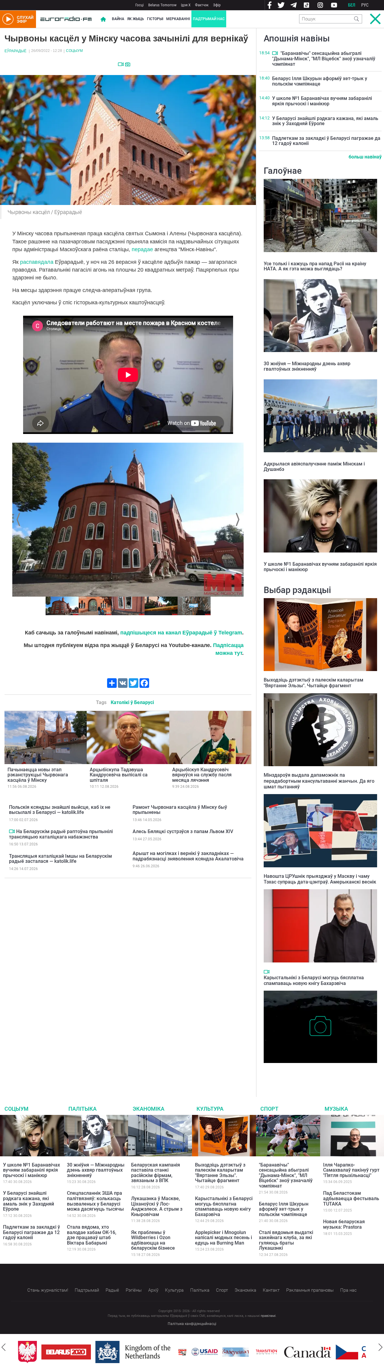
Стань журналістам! (47, 1290)
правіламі (268, 1316)
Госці (139, 5)
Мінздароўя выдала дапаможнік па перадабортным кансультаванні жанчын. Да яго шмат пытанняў (319, 780)
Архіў (153, 1290)
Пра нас (348, 1290)
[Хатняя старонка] (66, 19)
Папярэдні (19, 519)
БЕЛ (351, 5)
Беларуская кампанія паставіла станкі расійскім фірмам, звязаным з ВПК (155, 1173)
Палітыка (82, 1109)
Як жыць (135, 19)
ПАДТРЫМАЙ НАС (209, 19)
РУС (365, 5)
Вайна (118, 19)
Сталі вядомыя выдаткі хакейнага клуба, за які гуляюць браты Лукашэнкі (286, 1240)
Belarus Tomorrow (162, 5)
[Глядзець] (121, 64)
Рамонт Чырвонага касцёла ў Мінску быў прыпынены (180, 809)
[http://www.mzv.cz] (266, 1352)
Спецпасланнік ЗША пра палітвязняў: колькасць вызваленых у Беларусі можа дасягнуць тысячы (95, 1201)
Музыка (336, 1109)
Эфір (216, 5)
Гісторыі (155, 19)
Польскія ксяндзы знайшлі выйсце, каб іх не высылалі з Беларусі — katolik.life (59, 809)
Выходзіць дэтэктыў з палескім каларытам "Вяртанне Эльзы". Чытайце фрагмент (313, 682)
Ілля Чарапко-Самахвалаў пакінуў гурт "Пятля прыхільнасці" (351, 1170)
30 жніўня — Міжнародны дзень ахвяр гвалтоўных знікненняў (307, 366)
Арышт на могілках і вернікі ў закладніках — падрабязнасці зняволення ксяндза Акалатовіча (188, 856)
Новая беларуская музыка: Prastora (344, 1224)
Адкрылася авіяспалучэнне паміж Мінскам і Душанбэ (314, 466)
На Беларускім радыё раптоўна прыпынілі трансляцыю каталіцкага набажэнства (61, 834)
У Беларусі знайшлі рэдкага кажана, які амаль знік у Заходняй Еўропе (325, 121)
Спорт (269, 1109)
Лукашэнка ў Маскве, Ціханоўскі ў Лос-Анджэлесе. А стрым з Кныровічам (156, 1206)
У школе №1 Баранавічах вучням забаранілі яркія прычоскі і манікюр (322, 101)
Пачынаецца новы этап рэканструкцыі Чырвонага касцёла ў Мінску (38, 775)
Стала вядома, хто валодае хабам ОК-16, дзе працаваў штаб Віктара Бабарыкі (91, 1235)
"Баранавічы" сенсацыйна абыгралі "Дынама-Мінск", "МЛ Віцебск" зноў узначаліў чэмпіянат (323, 58)
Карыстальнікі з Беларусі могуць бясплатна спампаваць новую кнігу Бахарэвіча (314, 980)
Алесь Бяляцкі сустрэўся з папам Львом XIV (183, 831)
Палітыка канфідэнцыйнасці (192, 1324)
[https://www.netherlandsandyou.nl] (134, 1352)
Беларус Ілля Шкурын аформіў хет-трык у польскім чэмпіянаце (319, 81)
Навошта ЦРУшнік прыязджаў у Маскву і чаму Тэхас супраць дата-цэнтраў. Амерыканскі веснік (320, 879)
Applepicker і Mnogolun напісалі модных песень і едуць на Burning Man (223, 1238)
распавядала (36, 262)
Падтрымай (87, 1290)
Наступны (237, 519)
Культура (210, 1109)
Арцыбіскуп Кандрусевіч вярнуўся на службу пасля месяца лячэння (202, 775)
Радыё (112, 1290)
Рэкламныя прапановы (310, 1290)
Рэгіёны (134, 1290)
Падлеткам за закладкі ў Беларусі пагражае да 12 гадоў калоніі (326, 140)
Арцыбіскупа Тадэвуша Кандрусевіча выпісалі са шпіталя (119, 775)
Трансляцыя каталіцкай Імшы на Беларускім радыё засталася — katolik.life (60, 858)
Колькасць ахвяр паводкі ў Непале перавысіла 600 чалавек (318, 1072)
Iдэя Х (185, 5)
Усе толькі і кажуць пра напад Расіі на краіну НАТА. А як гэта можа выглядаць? (315, 266)
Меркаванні (178, 19)
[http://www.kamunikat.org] (235, 1352)
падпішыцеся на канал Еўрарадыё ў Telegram (181, 633)
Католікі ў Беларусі (132, 702)
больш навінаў (365, 157)
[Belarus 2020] (66, 1351)
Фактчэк (201, 5)
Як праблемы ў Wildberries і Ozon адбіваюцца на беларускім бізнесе (153, 1240)
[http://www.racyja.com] (182, 1352)
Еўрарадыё (15, 51)
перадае (142, 249)
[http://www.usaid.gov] (204, 1352)
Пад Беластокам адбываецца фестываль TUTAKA (351, 1198)
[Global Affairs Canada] (307, 1352)
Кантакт (271, 1290)
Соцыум (74, 51)
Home (103, 19)
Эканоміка (148, 1109)
